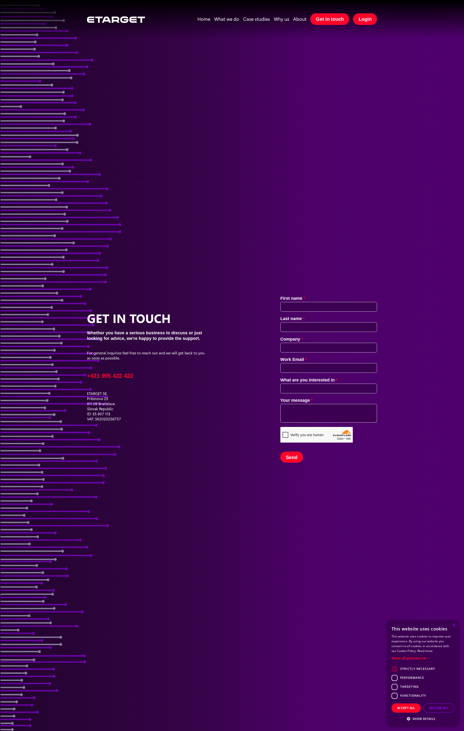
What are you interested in (308, 379)
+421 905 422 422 (110, 375)
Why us (281, 18)
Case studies (256, 18)
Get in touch (330, 18)
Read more (425, 651)
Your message (295, 399)
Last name (291, 318)
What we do (226, 18)
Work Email (292, 359)
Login (365, 18)
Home (203, 18)
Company (290, 338)
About (299, 18)
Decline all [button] (439, 708)
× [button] (454, 625)
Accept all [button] (406, 708)
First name (292, 297)
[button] (423, 658)
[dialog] (423, 673)
